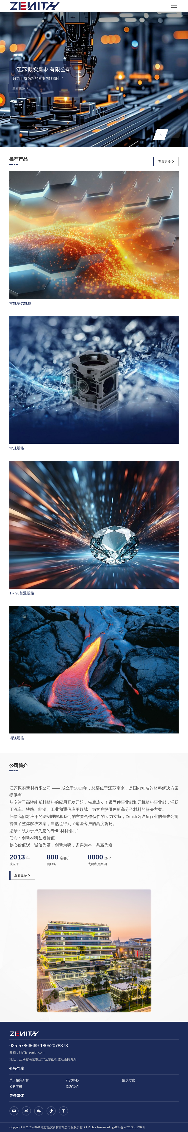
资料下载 (15, 1086)
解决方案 (128, 1080)
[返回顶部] (63, 1110)
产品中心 (72, 1080)
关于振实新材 (19, 1080)
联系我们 (72, 1086)
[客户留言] (14, 1110)
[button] (160, 134)
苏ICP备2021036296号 (128, 1127)
